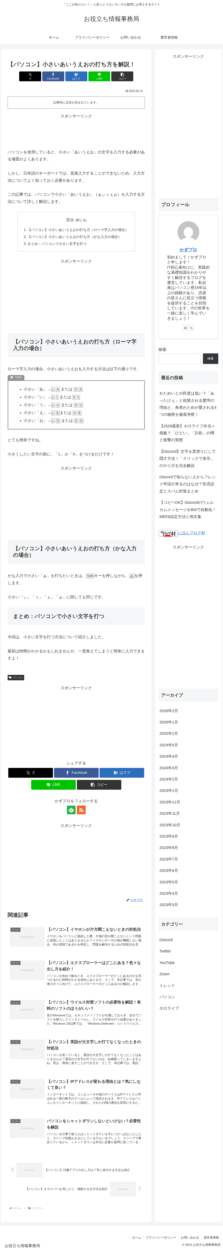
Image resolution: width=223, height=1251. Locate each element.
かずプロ (188, 249)
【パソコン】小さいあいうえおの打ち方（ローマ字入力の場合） (77, 230)
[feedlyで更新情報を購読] (71, 810)
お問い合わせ (190, 1237)
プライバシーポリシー (161, 1237)
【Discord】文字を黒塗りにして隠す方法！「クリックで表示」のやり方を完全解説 (187, 458)
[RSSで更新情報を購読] (81, 810)
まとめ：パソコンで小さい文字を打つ (57, 244)
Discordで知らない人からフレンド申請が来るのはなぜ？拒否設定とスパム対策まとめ (187, 484)
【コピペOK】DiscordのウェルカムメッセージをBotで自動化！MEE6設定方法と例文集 (187, 509)
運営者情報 (211, 1237)
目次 (70, 220)
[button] (122, 76)
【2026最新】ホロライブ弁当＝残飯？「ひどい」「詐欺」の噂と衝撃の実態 (187, 433)
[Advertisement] (76, 131)
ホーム (136, 1237)
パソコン (17, 677)
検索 (162, 349)
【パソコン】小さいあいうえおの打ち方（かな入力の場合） (74, 237)
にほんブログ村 (191, 533)
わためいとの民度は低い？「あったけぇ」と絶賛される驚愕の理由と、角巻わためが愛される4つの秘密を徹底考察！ (187, 404)
